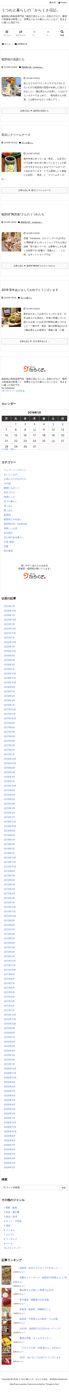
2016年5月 (9, 772)
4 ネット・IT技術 (13, 1221)
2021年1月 (9, 637)
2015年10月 (10, 785)
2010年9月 (9, 1028)
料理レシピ (9, 496)
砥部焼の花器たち (13, 59)
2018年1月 (9, 705)
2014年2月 (9, 848)
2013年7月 (9, 875)
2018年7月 (9, 691)
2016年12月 (10, 758)
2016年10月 (10, 763)
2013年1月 (9, 902)
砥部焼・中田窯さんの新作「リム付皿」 (40, 1318)
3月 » (13, 449)
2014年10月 (10, 826)
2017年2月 (9, 749)
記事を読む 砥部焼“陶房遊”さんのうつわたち (34, 266)
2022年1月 (9, 624)
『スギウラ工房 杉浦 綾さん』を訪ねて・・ (42, 1347)
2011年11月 (10, 965)
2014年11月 (10, 821)
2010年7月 (9, 1037)
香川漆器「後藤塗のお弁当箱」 (35, 1299)
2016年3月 (9, 776)
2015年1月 (9, 817)
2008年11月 (10, 1127)
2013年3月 (9, 893)
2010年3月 (9, 1055)
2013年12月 (10, 857)
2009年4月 (9, 1104)
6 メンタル (9, 1230)
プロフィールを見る (14, 390)
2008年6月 (9, 1149)
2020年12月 (10, 642)
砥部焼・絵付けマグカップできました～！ (41, 1267)
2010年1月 (9, 1064)
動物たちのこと (12, 487)
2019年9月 (9, 655)
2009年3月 (9, 1109)
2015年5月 (9, 799)
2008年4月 (9, 1158)
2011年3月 (9, 1001)
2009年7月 (9, 1091)
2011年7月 (9, 983)
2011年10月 (10, 969)
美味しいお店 (10, 528)
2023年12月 (10, 619)
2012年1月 (9, 956)
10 (34, 429)
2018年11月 (10, 678)
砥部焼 (7, 514)
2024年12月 (10, 610)
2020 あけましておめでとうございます (40, 1357)
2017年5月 (9, 736)
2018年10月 (10, 682)
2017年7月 (9, 731)
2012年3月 (9, 947)
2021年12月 (10, 628)
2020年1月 (9, 646)
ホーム (7, 44)
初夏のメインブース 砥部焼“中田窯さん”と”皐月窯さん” (40, 1279)
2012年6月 (9, 933)
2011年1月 (9, 1010)
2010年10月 (10, 1023)
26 (53, 441)
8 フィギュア (10, 1239)
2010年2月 (9, 1059)
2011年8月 (9, 978)
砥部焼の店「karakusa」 (33, 67)
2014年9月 (9, 830)
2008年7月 (9, 1144)
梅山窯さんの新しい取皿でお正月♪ (37, 1290)
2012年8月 (9, 925)
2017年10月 (10, 718)
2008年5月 (9, 1153)
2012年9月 (9, 920)
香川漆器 (8, 550)
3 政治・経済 (10, 1216)
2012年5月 (9, 938)
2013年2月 (9, 898)
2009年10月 (10, 1077)
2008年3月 (9, 1162)
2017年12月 (10, 709)
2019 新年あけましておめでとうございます (29, 289)
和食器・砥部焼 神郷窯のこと (35, 1309)
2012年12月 (10, 907)
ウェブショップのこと (15, 469)
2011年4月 (9, 996)
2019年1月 (9, 669)
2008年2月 (9, 1167)
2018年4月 (9, 700)
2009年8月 (9, 1086)
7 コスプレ (9, 1234)
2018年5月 (9, 696)
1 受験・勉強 (10, 1207)
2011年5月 (9, 992)
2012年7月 (9, 929)
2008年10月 (10, 1131)
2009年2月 (9, 1113)
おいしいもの (10, 474)
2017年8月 (9, 727)
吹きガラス (9, 492)
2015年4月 (9, 803)
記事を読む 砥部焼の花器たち (34, 111)
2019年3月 (9, 664)
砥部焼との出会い (13, 519)
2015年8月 (9, 790)
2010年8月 (9, 1032)
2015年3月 (9, 808)
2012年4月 (9, 942)
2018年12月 (10, 673)
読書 (6, 546)
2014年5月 (9, 839)
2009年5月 (9, 1100)
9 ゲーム (8, 1243)
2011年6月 (9, 987)
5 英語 (7, 1225)
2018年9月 (9, 687)
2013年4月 (9, 889)
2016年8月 (9, 767)
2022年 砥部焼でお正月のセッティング (40, 1328)
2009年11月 (10, 1073)
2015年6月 (9, 794)
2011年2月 (9, 1005)
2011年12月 (10, 960)
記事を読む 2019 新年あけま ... (34, 341)
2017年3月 (9, 745)
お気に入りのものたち (15, 478)
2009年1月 (9, 1118)
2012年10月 (10, 916)
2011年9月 (9, 974)
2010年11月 (10, 1019)
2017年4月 (9, 740)
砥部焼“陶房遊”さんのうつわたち (22, 214)
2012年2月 (9, 951)
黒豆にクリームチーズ (15, 134)
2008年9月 (9, 1136)
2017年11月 (10, 714)
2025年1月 (9, 606)
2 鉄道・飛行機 (11, 1212)
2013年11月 (10, 862)
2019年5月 (9, 660)
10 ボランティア (12, 1248)
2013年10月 (10, 866)
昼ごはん (8, 505)
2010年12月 (10, 1014)
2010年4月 (9, 1050)
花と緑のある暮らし (14, 537)
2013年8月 (9, 871)
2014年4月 (9, 844)
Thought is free (52, 1384)
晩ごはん (8, 510)
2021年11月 (10, 633)
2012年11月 (10, 911)
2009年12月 (10, 1068)
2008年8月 (9, 1140)
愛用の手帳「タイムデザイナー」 (36, 1338)
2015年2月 (9, 812)
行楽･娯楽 (9, 541)
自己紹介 (8, 532)
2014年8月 (9, 835)
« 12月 (5, 449)
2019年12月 (10, 651)
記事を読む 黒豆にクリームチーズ (34, 190)
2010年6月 (9, 1041)
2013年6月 (9, 880)
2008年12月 (10, 1122)
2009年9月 (9, 1082)
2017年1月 (9, 754)
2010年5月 (9, 1046)
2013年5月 (9, 884)
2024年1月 (9, 615)
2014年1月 (9, 853)
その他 (7, 483)
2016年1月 (9, 781)
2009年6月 (9, 1095)
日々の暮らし (27, 142)
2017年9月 (9, 722)
